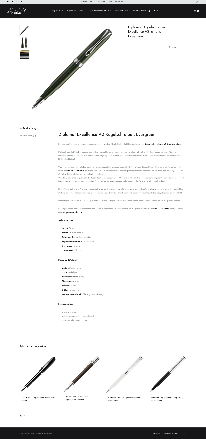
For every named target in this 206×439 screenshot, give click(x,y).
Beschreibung (29, 128)
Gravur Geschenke (139, 11)
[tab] (34, 128)
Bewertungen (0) (28, 135)
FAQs (184, 433)
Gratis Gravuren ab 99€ (117, 2)
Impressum (156, 433)
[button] (21, 415)
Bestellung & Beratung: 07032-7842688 (93, 2)
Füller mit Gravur (121, 11)
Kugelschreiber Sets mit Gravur (100, 11)
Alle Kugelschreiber (56, 11)
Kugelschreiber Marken (76, 11)
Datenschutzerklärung (171, 433)
